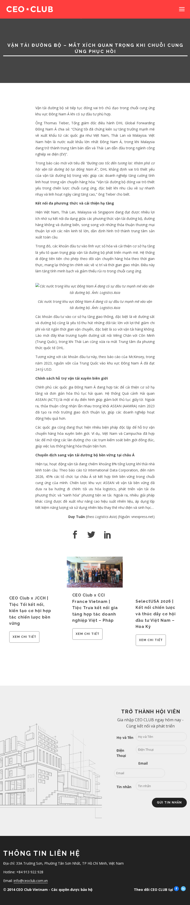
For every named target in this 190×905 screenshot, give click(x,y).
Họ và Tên (125, 737)
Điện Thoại (121, 753)
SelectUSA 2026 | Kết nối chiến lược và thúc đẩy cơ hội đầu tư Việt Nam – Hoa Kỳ (156, 614)
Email (143, 763)
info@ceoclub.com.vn (31, 880)
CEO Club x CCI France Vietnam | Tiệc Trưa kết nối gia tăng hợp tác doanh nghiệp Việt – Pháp (95, 608)
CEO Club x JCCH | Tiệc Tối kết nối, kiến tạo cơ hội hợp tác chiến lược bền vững (30, 611)
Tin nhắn (124, 786)
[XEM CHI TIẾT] (24, 641)
